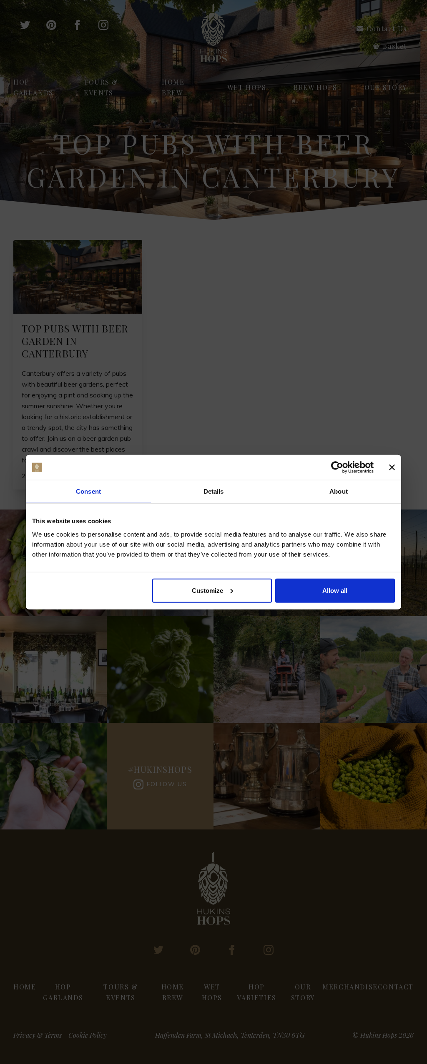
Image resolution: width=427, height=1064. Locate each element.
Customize (207, 590)
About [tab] (338, 491)
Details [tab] (213, 491)
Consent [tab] (88, 491)
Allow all (334, 590)
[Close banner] (392, 467)
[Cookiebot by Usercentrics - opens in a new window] (337, 467)
